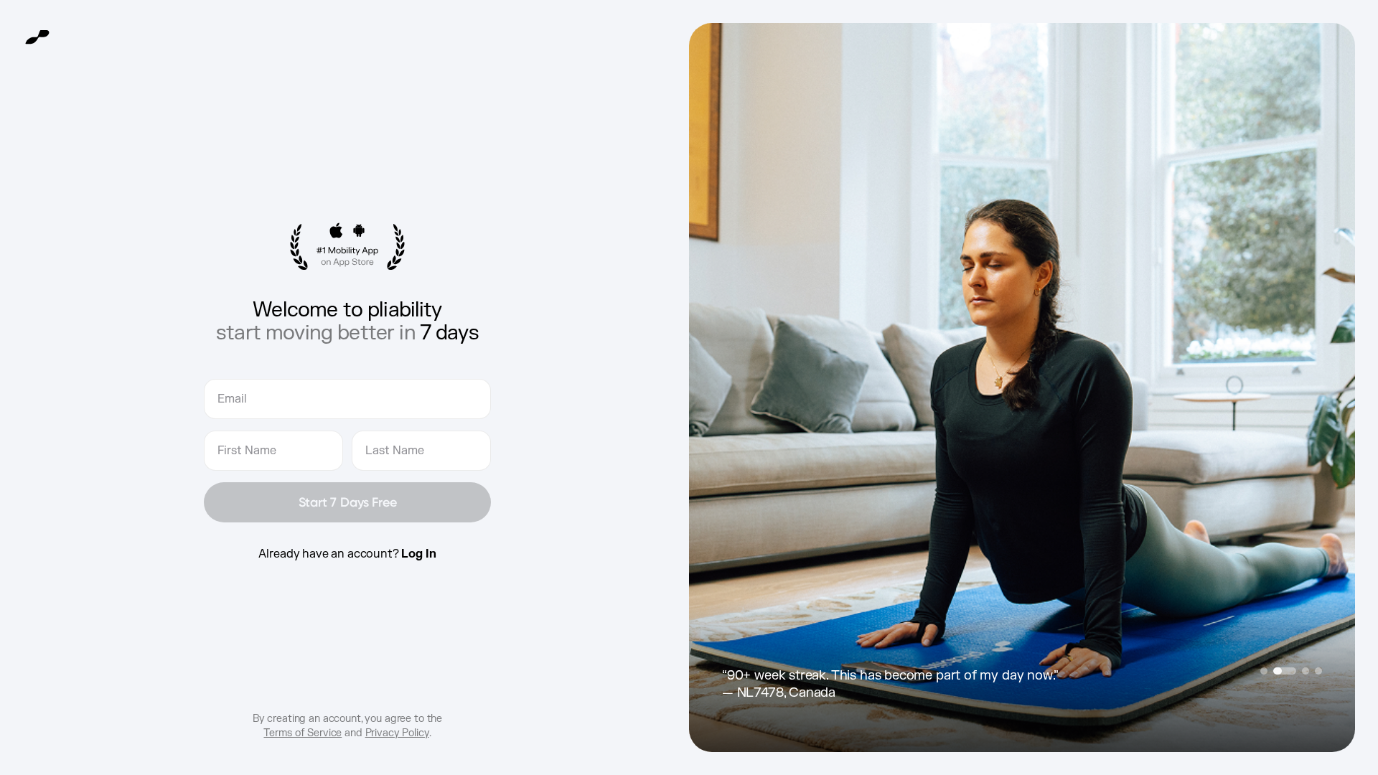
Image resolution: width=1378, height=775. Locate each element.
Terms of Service (302, 733)
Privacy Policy (397, 733)
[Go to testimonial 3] (1305, 671)
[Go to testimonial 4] (1318, 671)
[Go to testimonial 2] (1284, 671)
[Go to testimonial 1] (1263, 671)
